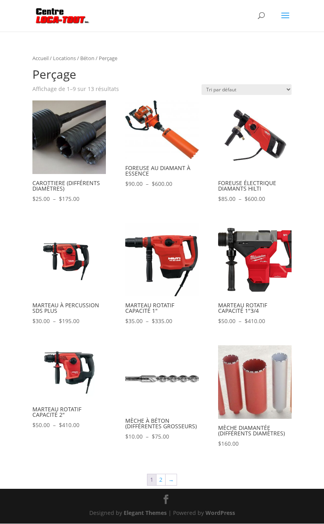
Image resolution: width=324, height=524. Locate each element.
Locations (64, 58)
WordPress (220, 512)
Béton (87, 58)
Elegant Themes (145, 512)
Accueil (40, 58)
